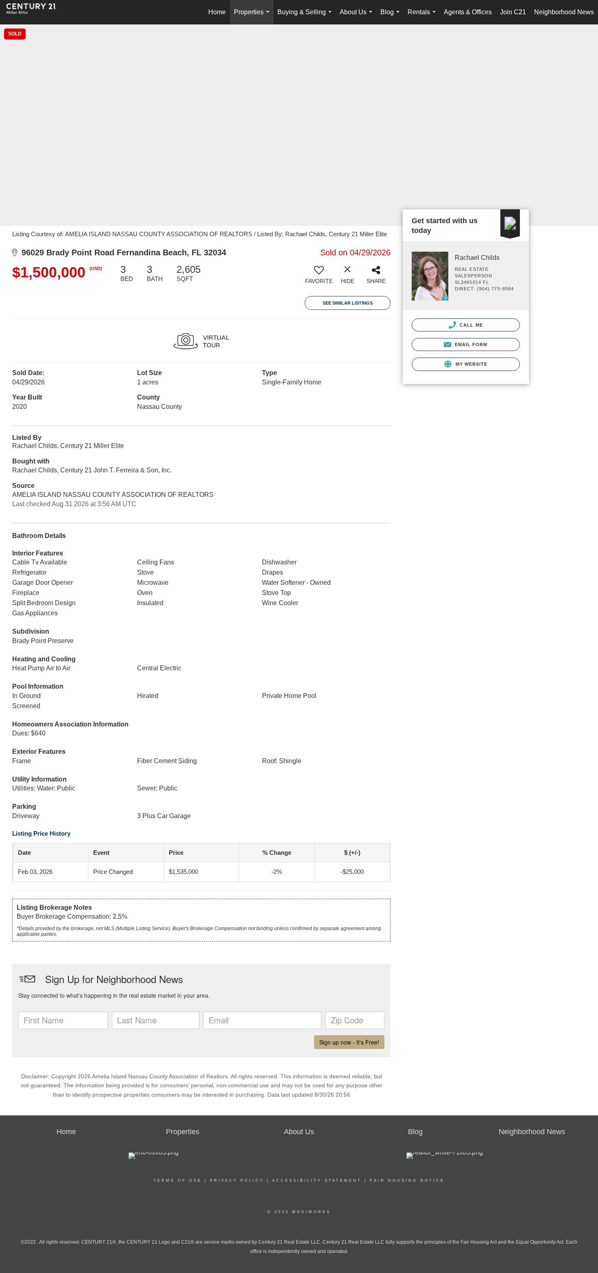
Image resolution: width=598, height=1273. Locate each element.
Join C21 (513, 12)
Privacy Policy (237, 1181)
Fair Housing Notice (407, 1181)
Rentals (423, 16)
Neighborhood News (564, 12)
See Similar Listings (348, 303)
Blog (391, 16)
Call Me (470, 325)
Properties (253, 16)
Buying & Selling (306, 16)
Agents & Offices (468, 12)
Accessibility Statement (317, 1181)
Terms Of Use (177, 1181)
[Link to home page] (35, 12)
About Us (357, 16)
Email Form (470, 344)
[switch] (319, 277)
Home (217, 12)
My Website (470, 364)
